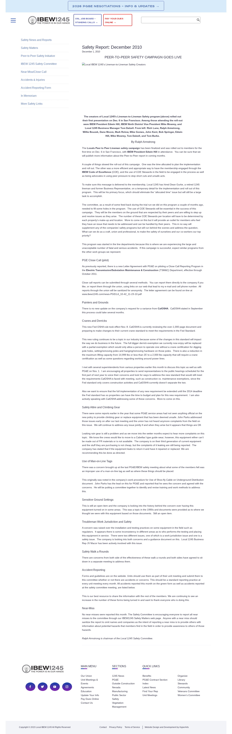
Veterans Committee (189, 691)
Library (181, 679)
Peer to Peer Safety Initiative (38, 55)
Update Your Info (90, 695)
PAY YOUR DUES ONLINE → (114, 20)
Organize (183, 675)
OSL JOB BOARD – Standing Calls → (86, 20)
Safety (115, 699)
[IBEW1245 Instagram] (67, 686)
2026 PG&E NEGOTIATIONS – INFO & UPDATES (115, 6)
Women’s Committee (189, 695)
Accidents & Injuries (33, 79)
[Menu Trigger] (12, 20)
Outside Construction (123, 683)
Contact (103, 727)
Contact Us (87, 702)
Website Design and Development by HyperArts (167, 727)
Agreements (87, 687)
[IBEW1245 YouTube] (54, 686)
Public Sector (119, 695)
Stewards (183, 683)
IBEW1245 (49, 21)
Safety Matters (29, 47)
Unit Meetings (149, 695)
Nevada (116, 687)
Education (86, 691)
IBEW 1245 (49, 669)
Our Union (86, 675)
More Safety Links (31, 103)
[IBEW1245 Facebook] (30, 686)
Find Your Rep (150, 691)
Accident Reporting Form (36, 87)
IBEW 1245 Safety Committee (39, 63)
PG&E (115, 679)
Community (184, 687)
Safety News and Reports (36, 39)
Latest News (149, 687)
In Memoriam (29, 95)
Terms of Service (132, 727)
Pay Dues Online (90, 699)
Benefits (146, 675)
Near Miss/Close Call (34, 71)
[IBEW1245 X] (42, 686)
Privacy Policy (115, 727)
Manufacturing (120, 691)
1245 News (118, 675)
